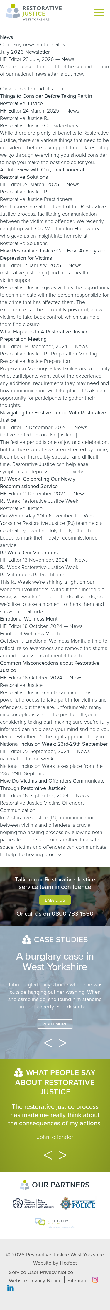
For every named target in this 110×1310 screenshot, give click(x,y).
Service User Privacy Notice (41, 1272)
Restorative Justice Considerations (39, 125)
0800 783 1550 (73, 913)
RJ (47, 118)
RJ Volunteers (16, 574)
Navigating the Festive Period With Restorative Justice (53, 416)
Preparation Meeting (74, 353)
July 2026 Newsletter (25, 52)
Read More (55, 1024)
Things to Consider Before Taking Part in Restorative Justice (46, 100)
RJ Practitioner (49, 574)
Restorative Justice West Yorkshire (65, 1254)
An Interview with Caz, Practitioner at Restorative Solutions (42, 173)
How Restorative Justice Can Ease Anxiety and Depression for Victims (53, 254)
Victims (52, 803)
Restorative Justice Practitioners (36, 199)
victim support (16, 280)
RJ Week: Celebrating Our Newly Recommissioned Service (37, 482)
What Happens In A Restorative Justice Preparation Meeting (44, 335)
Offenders (73, 803)
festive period (15, 434)
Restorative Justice (21, 118)
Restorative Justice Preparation (35, 361)
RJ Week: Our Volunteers (29, 552)
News (67, 59)
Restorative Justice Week (49, 501)
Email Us (55, 900)
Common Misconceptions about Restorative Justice (49, 667)
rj (43, 272)
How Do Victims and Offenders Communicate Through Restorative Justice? (52, 784)
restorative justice (20, 272)
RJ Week (10, 501)
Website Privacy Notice (35, 1280)
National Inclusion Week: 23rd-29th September (54, 744)
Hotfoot (68, 1263)
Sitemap (76, 1280)
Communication (17, 810)
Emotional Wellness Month (30, 619)
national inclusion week (26, 758)
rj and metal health (67, 272)
